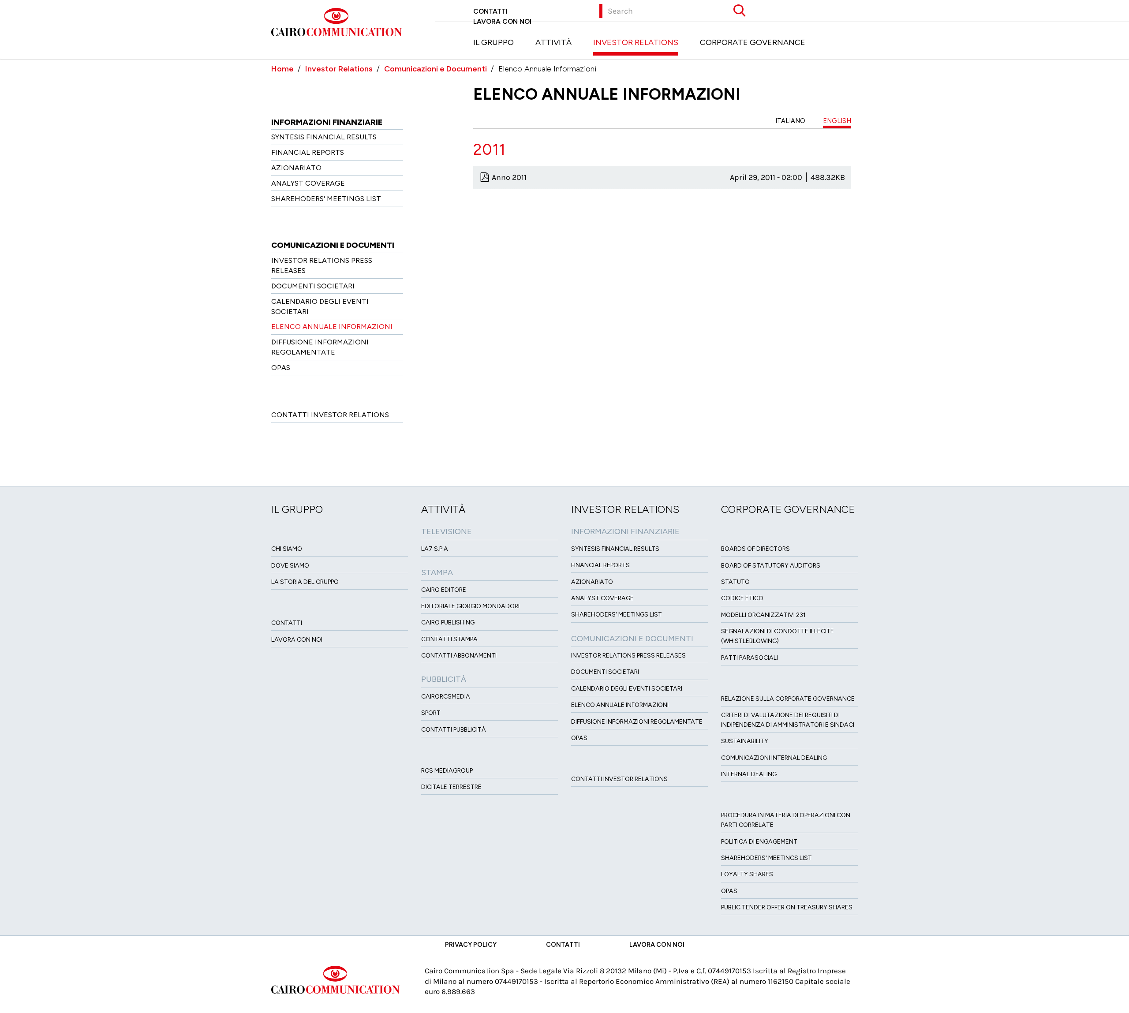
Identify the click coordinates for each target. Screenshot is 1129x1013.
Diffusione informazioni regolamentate (637, 721)
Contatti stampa (449, 639)
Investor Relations (635, 42)
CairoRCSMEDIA (445, 696)
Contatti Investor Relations (330, 415)
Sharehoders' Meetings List (326, 198)
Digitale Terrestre (451, 787)
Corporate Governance (752, 42)
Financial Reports (307, 152)
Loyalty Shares (747, 874)
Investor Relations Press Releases (628, 655)
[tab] (662, 149)
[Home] (339, 21)
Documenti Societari (313, 286)
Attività (553, 42)
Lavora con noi (502, 21)
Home (282, 69)
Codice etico (742, 598)
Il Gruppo (493, 42)
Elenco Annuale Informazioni (332, 326)
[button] (662, 149)
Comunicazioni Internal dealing (774, 758)
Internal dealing (749, 774)
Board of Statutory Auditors (770, 565)
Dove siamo (290, 565)
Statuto (735, 582)
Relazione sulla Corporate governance (788, 699)
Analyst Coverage (308, 183)
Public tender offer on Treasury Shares (786, 907)
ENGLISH (837, 121)
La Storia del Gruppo (305, 582)
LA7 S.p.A (434, 549)
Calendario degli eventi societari (626, 688)
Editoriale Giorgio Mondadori (470, 606)
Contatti (490, 11)
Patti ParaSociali (749, 658)
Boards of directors (755, 549)
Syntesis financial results (324, 137)
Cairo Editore (443, 590)
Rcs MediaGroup (447, 770)
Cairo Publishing (448, 622)
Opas (729, 891)
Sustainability (744, 741)
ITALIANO (790, 121)
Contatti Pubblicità (453, 729)
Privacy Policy (471, 945)
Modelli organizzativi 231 (763, 615)
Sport (431, 713)
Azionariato (296, 168)
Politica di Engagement (759, 841)
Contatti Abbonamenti (459, 655)
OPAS (280, 367)
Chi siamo (286, 549)
